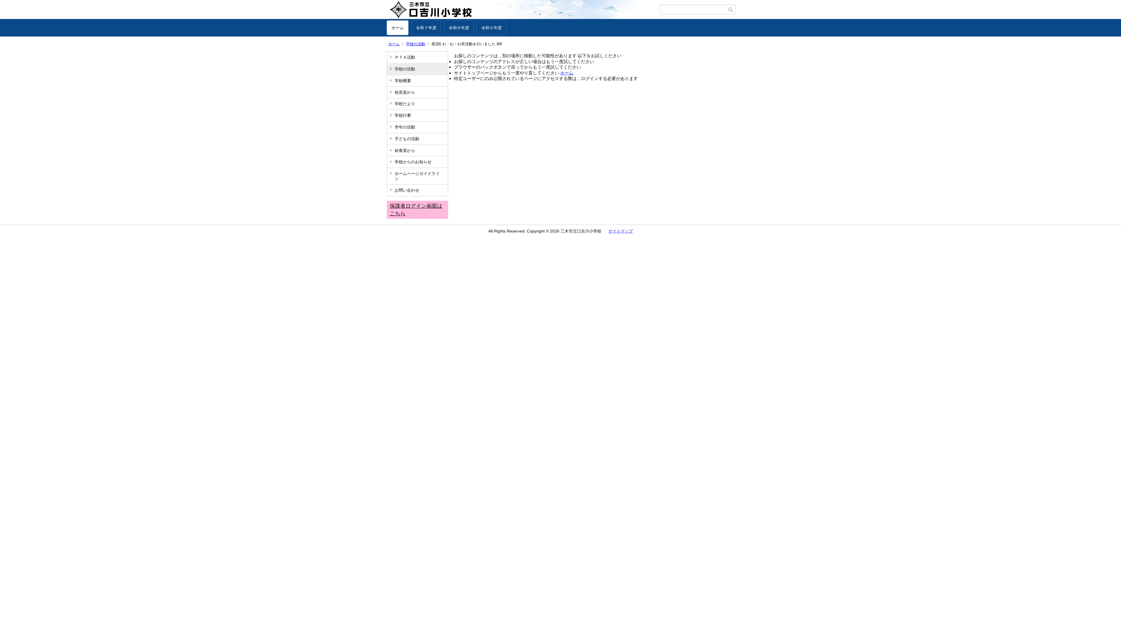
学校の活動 (415, 44)
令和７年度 (426, 27)
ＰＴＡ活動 (405, 57)
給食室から (405, 150)
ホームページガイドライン (417, 176)
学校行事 (403, 115)
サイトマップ (620, 231)
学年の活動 (405, 127)
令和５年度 (491, 27)
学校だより (405, 103)
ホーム (397, 27)
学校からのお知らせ (413, 162)
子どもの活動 (407, 138)
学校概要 (403, 80)
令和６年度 (459, 27)
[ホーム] (523, 9)
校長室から (405, 92)
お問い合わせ (407, 190)
